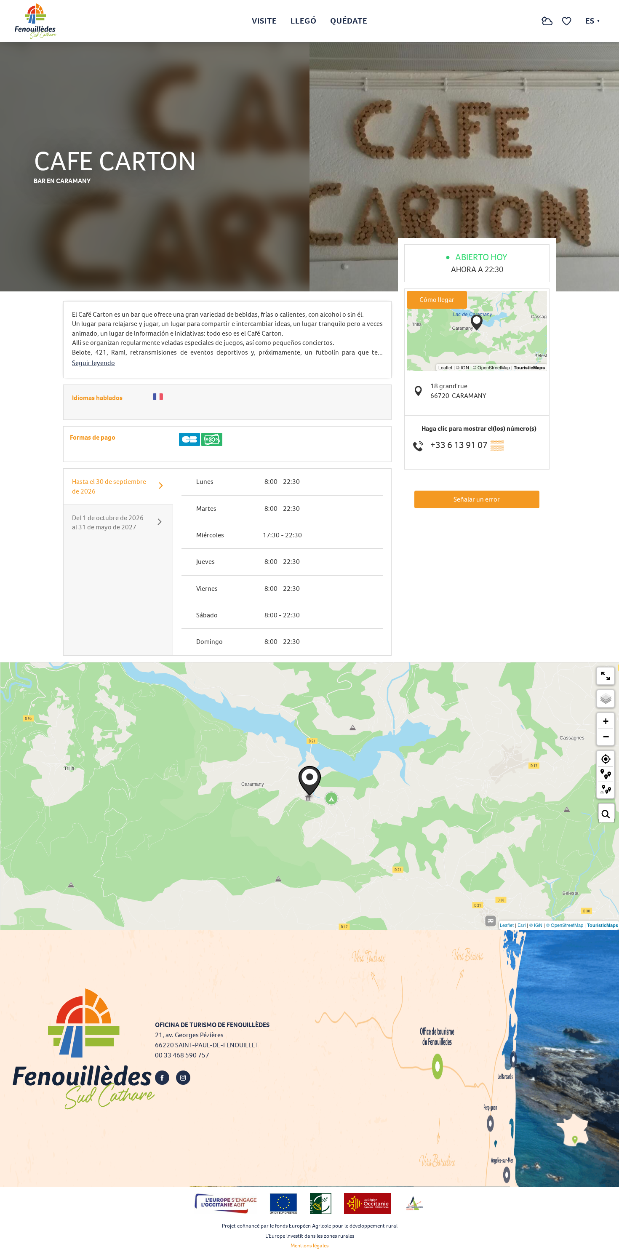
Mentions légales (309, 1245)
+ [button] (605, 721)
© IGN (535, 924)
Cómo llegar (436, 299)
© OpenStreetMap (564, 924)
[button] (530, 21)
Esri (522, 924)
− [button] (606, 736)
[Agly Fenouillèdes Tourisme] (35, 21)
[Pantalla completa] (605, 675)
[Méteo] (547, 25)
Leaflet (507, 924)
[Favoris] (567, 21)
